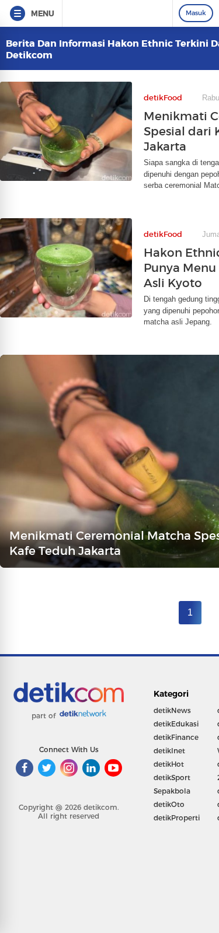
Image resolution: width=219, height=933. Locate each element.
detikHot (169, 764)
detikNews (172, 710)
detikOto (169, 804)
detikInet (169, 750)
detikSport (172, 777)
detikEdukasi (176, 723)
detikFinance (176, 737)
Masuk (196, 13)
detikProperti (177, 817)
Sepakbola (172, 791)
